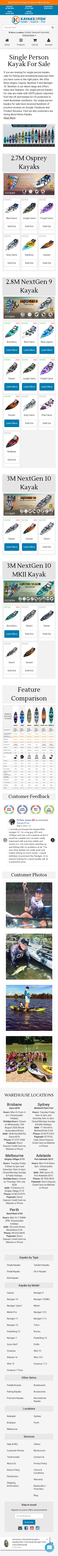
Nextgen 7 (12, 1338)
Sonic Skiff (12, 1344)
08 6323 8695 (18, 1233)
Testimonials (13, 1457)
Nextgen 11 (12, 1318)
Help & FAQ (12, 1444)
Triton (36, 1325)
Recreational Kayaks (40, 1399)
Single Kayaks (13, 1265)
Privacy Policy (40, 1463)
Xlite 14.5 (38, 1357)
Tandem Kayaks (41, 1265)
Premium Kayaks (15, 1398)
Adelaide (43, 1155)
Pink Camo (47, 415)
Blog (36, 1495)
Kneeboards (39, 1385)
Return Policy (13, 1470)
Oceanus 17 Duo (15, 1370)
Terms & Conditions (39, 1471)
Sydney (43, 1104)
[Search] (53, 27)
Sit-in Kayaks (40, 1271)
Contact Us (39, 1457)
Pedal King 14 (40, 1338)
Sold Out (12, 226)
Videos (37, 1444)
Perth (14, 1210)
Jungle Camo (29, 218)
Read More (9, 117)
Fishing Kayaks (14, 1391)
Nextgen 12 (12, 1325)
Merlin (37, 1305)
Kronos (37, 1331)
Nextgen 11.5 (40, 1318)
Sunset (46, 255)
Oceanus (11, 1351)
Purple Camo (47, 218)
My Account (39, 1450)
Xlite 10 (37, 1351)
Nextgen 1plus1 (14, 1305)
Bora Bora (12, 342)
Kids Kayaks (12, 1278)
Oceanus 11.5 (40, 1363)
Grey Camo (11, 255)
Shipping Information (13, 1484)
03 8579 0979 (18, 1194)
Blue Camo (11, 218)
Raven (47, 626)
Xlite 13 (10, 1363)
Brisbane (14, 1104)
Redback (11, 451)
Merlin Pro (12, 1312)
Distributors (12, 1476)
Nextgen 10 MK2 (42, 1299)
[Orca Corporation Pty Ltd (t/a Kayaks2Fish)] (29, 20)
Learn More (11, 350)
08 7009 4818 (47, 1178)
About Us (11, 1463)
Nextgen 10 (12, 1299)
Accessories (40, 1391)
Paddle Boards (14, 1385)
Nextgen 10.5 (40, 1312)
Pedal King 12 (13, 1331)
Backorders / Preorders (40, 1487)
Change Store (28, 35)
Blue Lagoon (47, 342)
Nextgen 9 (39, 1293)
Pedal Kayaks (13, 1271)
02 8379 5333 (47, 1133)
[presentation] (5, 840)
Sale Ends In (29, 2)
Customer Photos (15, 1450)
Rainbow (29, 255)
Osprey (10, 1293)
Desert (12, 378)
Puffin (36, 1344)
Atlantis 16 (12, 1357)
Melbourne (14, 1155)
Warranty (38, 1479)
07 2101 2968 (18, 1140)
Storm (47, 539)
